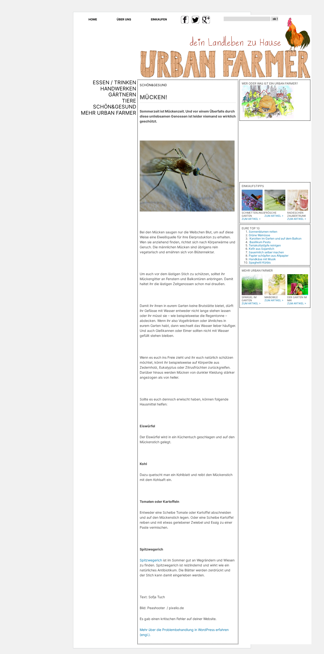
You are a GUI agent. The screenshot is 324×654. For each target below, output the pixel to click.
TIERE (129, 101)
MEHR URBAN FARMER (108, 113)
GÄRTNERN (122, 94)
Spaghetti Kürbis (260, 262)
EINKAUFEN (159, 19)
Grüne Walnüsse (259, 235)
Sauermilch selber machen (266, 252)
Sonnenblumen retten (263, 231)
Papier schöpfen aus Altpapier (268, 255)
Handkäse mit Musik (262, 259)
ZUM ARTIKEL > (251, 219)
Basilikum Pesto (260, 242)
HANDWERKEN (118, 88)
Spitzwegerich (151, 560)
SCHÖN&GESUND (114, 107)
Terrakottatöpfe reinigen (265, 245)
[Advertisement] (122, 197)
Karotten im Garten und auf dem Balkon (275, 238)
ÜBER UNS (124, 19)
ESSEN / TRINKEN (114, 82)
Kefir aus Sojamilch (261, 248)
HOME (92, 19)
